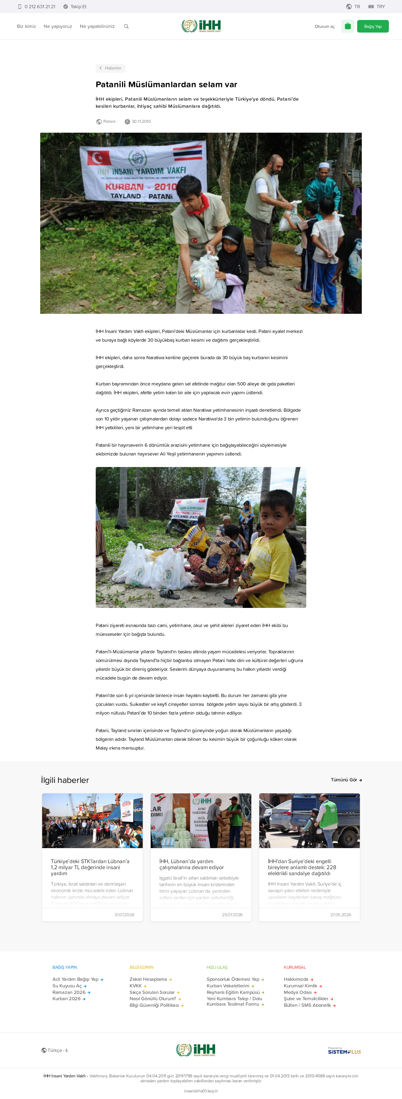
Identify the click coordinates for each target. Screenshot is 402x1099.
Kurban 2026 (67, 998)
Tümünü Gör (344, 779)
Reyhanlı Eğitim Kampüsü (233, 992)
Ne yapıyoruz (58, 26)
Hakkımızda (296, 979)
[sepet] (347, 26)
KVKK (136, 985)
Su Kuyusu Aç (67, 985)
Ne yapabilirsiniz (97, 26)
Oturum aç (325, 26)
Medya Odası (298, 992)
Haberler (113, 68)
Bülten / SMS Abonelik (307, 1005)
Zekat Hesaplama (148, 979)
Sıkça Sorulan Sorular (152, 992)
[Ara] (126, 26)
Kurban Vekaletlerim (228, 985)
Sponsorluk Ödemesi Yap (233, 979)
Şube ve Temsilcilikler (306, 998)
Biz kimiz (26, 26)
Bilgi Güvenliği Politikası (154, 1005)
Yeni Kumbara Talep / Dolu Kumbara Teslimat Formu (234, 1001)
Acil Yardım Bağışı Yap (75, 979)
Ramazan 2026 (69, 992)
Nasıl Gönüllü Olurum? (153, 998)
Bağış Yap (373, 26)
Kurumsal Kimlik (300, 985)
